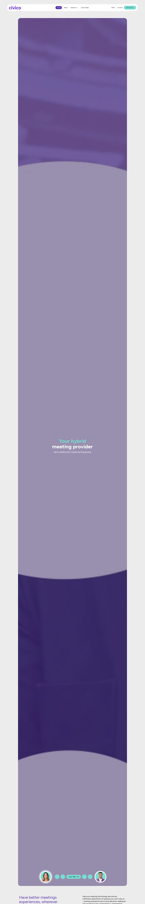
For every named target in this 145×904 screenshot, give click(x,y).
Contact (120, 7)
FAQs (113, 7)
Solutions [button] (73, 7)
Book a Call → (130, 7)
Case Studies (85, 7)
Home (59, 7)
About (66, 7)
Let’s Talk (72, 877)
